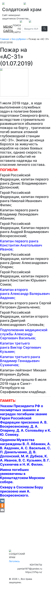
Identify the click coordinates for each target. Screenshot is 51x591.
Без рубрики (19, 39)
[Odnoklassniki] (25, 505)
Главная (4, 39)
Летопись (14, 561)
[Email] (25, 510)
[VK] (25, 501)
